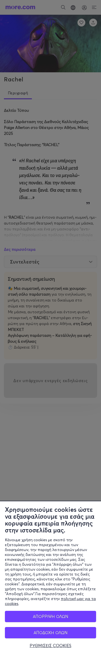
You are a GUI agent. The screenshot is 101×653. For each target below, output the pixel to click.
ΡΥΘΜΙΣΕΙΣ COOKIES (50, 645)
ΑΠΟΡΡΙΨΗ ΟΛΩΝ (50, 616)
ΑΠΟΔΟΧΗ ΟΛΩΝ (51, 632)
